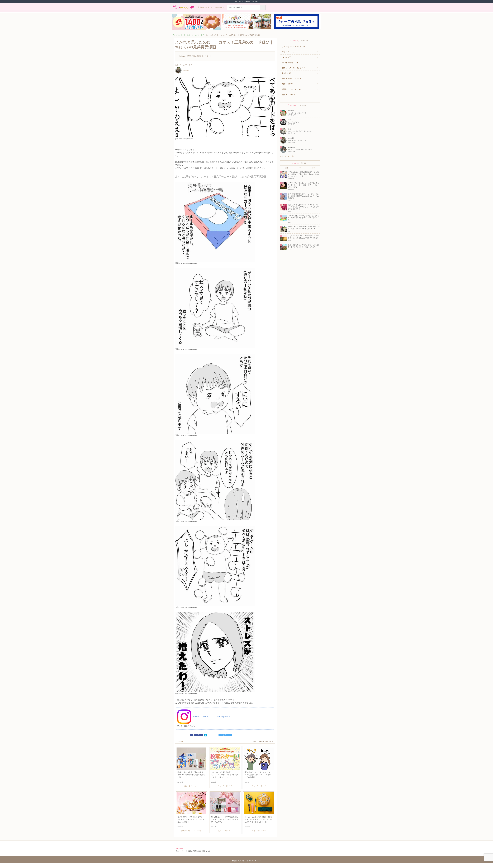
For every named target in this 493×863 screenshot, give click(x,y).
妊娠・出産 (286, 73)
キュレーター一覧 (287, 156)
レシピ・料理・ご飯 (290, 63)
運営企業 (191, 851)
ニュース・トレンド (290, 52)
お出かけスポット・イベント (293, 46)
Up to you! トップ (179, 35)
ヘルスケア (286, 57)
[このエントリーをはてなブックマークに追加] (205, 735)
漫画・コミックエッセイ (195, 35)
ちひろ (189, 149)
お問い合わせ (206, 851)
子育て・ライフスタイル (292, 78)
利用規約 (198, 851)
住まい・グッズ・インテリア (293, 68)
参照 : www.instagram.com (184, 139)
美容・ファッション (290, 95)
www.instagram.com (189, 263)
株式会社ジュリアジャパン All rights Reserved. (246, 861)
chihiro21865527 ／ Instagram (210, 716)
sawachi (186, 70)
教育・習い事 (287, 84)
